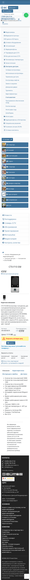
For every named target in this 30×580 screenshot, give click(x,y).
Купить (11, 343)
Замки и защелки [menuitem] (11, 84)
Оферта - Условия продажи (11, 544)
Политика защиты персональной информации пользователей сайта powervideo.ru (13, 550)
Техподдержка (10, 219)
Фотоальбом (9, 235)
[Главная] (3, 252)
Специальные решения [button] (13, 123)
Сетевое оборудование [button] (13, 42)
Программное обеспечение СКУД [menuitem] (15, 102)
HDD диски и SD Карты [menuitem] (11, 39)
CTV (17, 331)
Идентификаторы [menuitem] (11, 94)
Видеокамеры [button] (10, 32)
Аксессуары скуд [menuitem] (11, 110)
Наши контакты (7, 523)
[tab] (6, 370)
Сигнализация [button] (10, 46)
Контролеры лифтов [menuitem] (12, 80)
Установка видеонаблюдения (11, 515)
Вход (19, 20)
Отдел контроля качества (10, 534)
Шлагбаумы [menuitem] (9, 113)
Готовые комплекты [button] (12, 130)
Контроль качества (12, 243)
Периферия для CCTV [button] (12, 53)
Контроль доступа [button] (11, 66)
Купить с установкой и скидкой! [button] (13, 363)
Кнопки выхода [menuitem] (11, 106)
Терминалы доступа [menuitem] (12, 77)
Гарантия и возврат (8, 538)
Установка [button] (7, 11)
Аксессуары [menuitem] (9, 116)
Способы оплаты (7, 546)
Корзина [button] (5, 24)
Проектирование (11, 231)
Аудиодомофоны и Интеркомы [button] (15, 120)
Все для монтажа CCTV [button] (12, 56)
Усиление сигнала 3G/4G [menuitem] (13, 127)
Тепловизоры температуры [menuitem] (14, 60)
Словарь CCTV (10, 223)
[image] (15, 284)
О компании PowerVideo (10, 521)
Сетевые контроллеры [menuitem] (13, 70)
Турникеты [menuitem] (9, 90)
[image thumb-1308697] (4, 297)
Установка (6, 139)
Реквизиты (5, 540)
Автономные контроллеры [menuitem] (14, 73)
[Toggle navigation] (3, 2)
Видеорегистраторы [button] (12, 36)
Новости (8, 215)
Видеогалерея (10, 239)
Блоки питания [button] (10, 63)
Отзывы (4, 536)
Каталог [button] (13, 8)
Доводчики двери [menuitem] (11, 87)
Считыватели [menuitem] (10, 97)
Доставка (5, 542)
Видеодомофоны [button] (11, 49)
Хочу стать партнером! (10, 361)
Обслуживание (10, 227)
